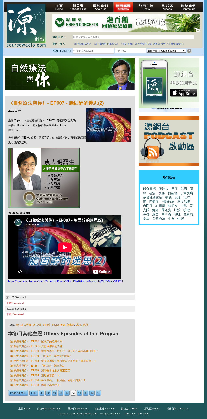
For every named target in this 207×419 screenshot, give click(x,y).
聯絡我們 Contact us (178, 408)
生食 (171, 218)
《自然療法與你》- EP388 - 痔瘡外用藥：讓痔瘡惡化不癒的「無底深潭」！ (52, 360)
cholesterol (58, 324)
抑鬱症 (154, 201)
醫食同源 (149, 188)
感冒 (155, 214)
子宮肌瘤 (186, 193)
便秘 (161, 193)
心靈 (180, 218)
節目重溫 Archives (104, 408)
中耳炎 (166, 214)
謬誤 (78, 324)
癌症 (150, 43)
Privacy (144, 413)
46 (92, 392)
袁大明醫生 (141, 43)
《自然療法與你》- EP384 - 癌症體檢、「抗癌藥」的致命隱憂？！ (47, 380)
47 (98, 392)
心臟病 (70, 324)
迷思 (85, 324)
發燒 (152, 193)
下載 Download (15, 303)
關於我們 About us (78, 408)
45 (85, 392)
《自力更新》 (127, 43)
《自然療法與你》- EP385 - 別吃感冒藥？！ (34, 375)
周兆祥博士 (159, 43)
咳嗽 (186, 210)
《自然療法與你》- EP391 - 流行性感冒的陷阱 (35, 346)
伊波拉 (163, 188)
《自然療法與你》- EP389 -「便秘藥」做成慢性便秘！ (40, 356)
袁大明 (37, 324)
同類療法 (168, 201)
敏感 (168, 197)
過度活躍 (183, 201)
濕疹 (177, 197)
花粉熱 (188, 214)
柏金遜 (172, 193)
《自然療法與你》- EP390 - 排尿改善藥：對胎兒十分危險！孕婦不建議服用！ (53, 351)
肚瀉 (177, 210)
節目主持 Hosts (129, 408)
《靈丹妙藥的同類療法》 (106, 43)
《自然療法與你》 (82, 43)
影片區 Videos (152, 408)
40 (54, 392)
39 (48, 392)
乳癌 (184, 188)
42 (66, 392)
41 (60, 392)
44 (79, 392)
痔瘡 (155, 210)
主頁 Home (24, 408)
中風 (184, 205)
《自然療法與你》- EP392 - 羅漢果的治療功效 (35, 341)
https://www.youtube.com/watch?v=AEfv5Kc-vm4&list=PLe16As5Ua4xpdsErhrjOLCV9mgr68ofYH (65, 281)
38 (41, 392)
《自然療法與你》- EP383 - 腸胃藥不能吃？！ (35, 385)
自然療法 (158, 218)
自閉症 (148, 205)
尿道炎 (166, 210)
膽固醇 (46, 324)
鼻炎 (146, 214)
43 (73, 392)
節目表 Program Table (49, 408)
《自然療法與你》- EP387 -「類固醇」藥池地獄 (36, 365)
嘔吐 (177, 214)
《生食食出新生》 (175, 43)
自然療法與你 (23, 324)
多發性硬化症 (152, 197)
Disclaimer (130, 413)
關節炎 (173, 205)
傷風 (146, 218)
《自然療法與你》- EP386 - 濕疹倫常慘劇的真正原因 (39, 370)
